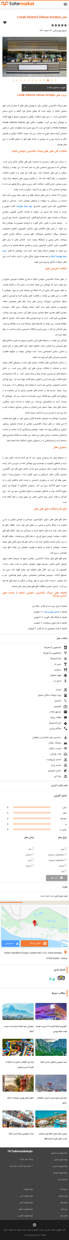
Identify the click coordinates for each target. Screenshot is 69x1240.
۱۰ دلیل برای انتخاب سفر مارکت (21, 1166)
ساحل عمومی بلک (51, 612)
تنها (63, 871)
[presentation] (64, 57)
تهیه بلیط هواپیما (24, 206)
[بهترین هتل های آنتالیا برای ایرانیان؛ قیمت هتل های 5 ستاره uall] (50, 1112)
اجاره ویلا (63, 1215)
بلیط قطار (63, 1202)
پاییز (30, 860)
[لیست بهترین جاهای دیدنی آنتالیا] (50, 1040)
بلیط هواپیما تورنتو (60, 1172)
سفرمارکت (63, 1189)
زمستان (29, 865)
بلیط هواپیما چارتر (60, 1159)
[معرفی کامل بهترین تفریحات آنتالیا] (18, 1076)
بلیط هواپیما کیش (26, 1202)
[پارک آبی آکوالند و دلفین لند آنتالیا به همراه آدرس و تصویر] (18, 1040)
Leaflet (64, 946)
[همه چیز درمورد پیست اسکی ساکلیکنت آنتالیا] (50, 1076)
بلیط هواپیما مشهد (26, 1209)
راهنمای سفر (62, 1179)
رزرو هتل (64, 1209)
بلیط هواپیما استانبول (59, 1153)
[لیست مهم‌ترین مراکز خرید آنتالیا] (18, 1112)
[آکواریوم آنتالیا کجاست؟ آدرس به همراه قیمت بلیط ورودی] (50, 1005)
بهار (30, 849)
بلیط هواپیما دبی (26, 1196)
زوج (63, 849)
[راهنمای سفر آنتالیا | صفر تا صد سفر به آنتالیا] (18, 1005)
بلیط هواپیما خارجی (59, 1166)
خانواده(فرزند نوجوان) (57, 860)
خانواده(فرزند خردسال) (56, 854)
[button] (56, 80)
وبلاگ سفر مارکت (26, 1159)
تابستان (29, 854)
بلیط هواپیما (28, 1189)
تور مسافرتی (62, 1196)
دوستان (62, 865)
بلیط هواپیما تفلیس (25, 1215)
